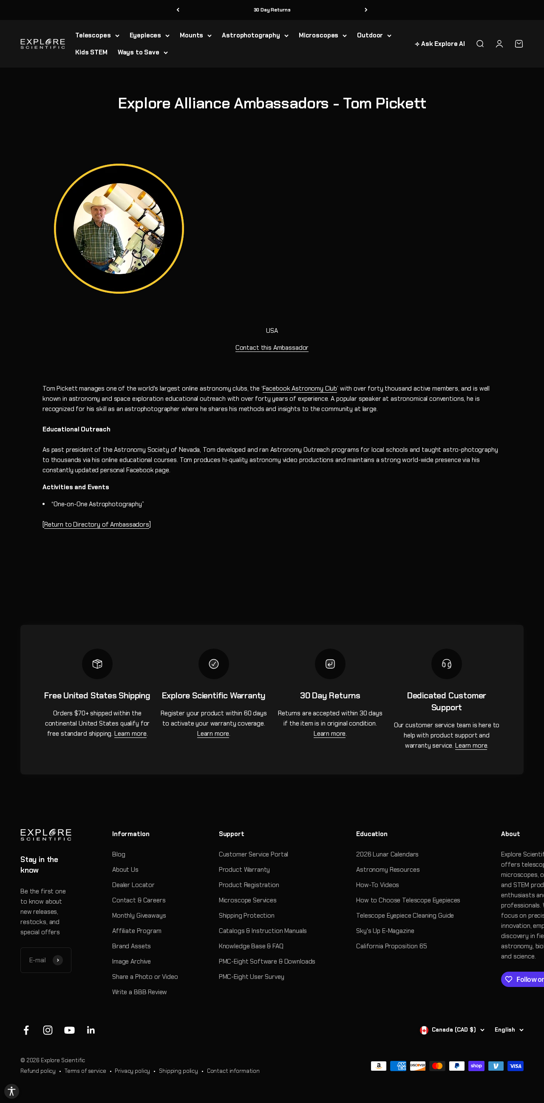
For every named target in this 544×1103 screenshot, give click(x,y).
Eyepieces (146, 35)
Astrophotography (251, 35)
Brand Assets (131, 946)
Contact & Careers (138, 900)
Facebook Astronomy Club (300, 388)
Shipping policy (178, 1071)
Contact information (233, 1071)
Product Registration (249, 885)
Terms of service (85, 1071)
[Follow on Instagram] (48, 1030)
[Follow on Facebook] (26, 1030)
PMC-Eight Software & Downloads (267, 961)
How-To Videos (377, 885)
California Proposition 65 (391, 946)
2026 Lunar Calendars (387, 854)
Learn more (130, 733)
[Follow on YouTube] (69, 1030)
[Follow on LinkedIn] (91, 1030)
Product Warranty (244, 869)
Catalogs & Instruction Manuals (263, 931)
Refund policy (38, 1071)
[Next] (366, 10)
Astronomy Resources (387, 869)
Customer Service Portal (254, 854)
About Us (125, 869)
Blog (118, 854)
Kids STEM (91, 52)
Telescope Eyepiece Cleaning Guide (405, 915)
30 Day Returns (272, 10)
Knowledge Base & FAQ (251, 946)
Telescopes (93, 35)
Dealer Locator (133, 885)
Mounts (191, 35)
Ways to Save (138, 52)
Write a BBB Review (139, 992)
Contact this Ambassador (272, 347)
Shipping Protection (247, 915)
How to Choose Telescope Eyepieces (408, 900)
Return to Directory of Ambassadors (96, 524)
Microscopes (318, 35)
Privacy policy (132, 1071)
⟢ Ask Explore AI (440, 44)
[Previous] (177, 10)
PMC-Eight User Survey (251, 977)
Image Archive (131, 961)
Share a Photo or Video (145, 977)
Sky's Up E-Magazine (385, 931)
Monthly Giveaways (139, 915)
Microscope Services (248, 900)
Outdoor (370, 35)
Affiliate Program (136, 931)
